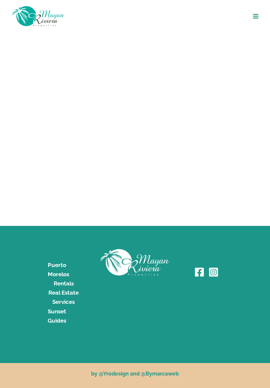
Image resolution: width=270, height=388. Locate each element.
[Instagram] (213, 272)
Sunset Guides (57, 316)
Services (63, 302)
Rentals (64, 283)
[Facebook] (199, 272)
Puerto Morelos (58, 270)
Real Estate (63, 292)
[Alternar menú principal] (256, 16)
